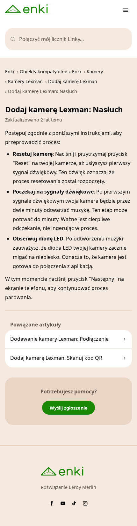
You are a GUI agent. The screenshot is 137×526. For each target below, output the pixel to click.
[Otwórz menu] (125, 10)
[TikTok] (74, 503)
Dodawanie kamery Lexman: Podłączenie (59, 338)
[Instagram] (85, 503)
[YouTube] (63, 503)
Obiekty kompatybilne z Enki (50, 72)
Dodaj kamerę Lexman (72, 81)
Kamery (95, 72)
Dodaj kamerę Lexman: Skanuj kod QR (56, 357)
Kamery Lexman (25, 81)
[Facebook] (51, 503)
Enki (9, 72)
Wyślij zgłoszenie (69, 408)
